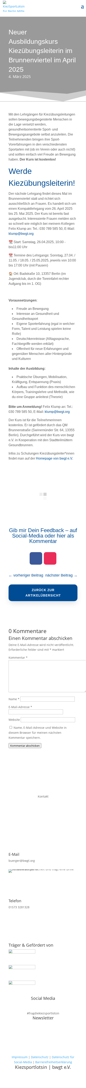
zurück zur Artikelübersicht (43, 592)
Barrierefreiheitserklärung (53, 1062)
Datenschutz (39, 1057)
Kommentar (18, 658)
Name (14, 699)
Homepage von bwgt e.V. (54, 458)
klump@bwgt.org (21, 233)
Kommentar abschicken (25, 746)
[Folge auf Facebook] (36, 558)
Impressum (20, 1057)
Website (14, 720)
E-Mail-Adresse (20, 707)
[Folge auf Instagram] (50, 558)
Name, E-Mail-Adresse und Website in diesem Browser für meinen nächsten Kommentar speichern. (38, 733)
